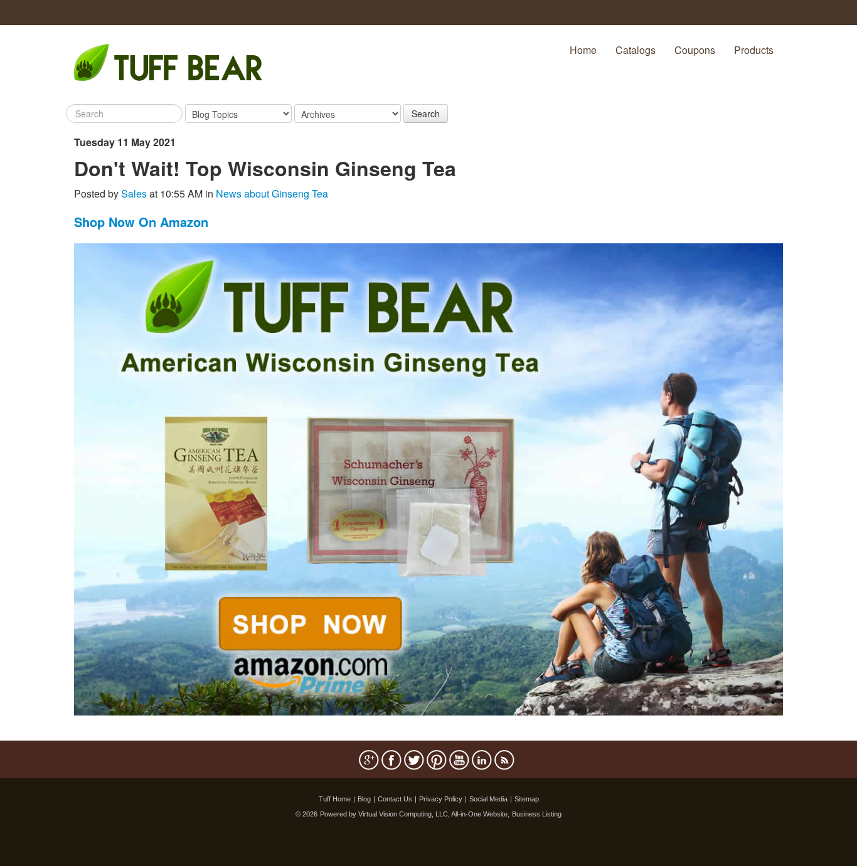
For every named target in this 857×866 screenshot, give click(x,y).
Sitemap (526, 799)
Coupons (694, 50)
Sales (134, 193)
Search (426, 113)
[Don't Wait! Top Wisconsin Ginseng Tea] (428, 478)
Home (583, 50)
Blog (364, 799)
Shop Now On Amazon (141, 222)
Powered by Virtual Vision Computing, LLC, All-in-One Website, (414, 814)
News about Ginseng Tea (272, 193)
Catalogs (635, 50)
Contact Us (395, 799)
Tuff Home (335, 799)
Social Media (488, 799)
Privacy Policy (440, 799)
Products (754, 50)
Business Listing (537, 814)
